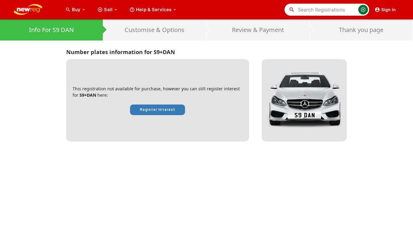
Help (153, 9)
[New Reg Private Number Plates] (32, 10)
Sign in (388, 9)
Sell (108, 9)
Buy (79, 9)
